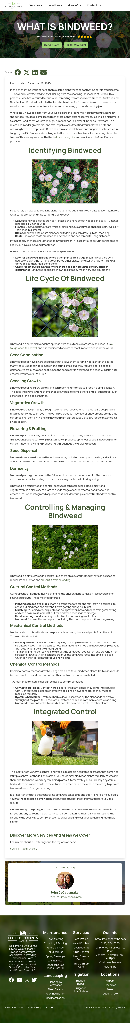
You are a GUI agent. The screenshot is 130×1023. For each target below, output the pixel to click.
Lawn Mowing (55, 938)
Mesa (110, 989)
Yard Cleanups (55, 947)
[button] (36, 5)
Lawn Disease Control (81, 958)
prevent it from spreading (55, 580)
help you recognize (64, 137)
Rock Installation (55, 993)
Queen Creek (110, 993)
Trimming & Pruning (55, 943)
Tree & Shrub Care (81, 965)
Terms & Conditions (94, 1007)
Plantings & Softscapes (55, 983)
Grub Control (81, 951)
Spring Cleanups (55, 956)
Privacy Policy (117, 1007)
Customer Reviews (110, 962)
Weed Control (81, 943)
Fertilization (81, 938)
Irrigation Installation (81, 990)
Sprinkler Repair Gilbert (23, 848)
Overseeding (81, 947)
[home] (13, 5)
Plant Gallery (55, 989)
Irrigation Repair (81, 982)
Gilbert (110, 980)
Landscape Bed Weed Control (55, 966)
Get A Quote (51, 45)
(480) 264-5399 (76, 45)
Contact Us (94, 5)
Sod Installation (55, 997)
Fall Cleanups (55, 951)
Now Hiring (110, 966)
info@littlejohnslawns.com (110, 938)
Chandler (110, 985)
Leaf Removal (55, 960)
